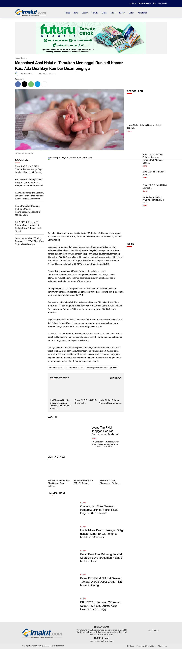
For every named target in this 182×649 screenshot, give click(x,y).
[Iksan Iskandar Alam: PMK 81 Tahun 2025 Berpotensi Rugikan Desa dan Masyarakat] (86, 469)
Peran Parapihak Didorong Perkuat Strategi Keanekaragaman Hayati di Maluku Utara (27, 210)
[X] (27, 3)
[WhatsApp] (31, 84)
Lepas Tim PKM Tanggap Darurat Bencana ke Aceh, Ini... (106, 430)
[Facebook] (17, 3)
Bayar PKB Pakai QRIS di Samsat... (86, 401)
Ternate (24, 58)
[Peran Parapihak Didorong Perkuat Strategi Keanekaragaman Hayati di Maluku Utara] (63, 556)
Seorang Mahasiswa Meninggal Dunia (102, 367)
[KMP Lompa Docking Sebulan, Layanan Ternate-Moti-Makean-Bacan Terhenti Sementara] (61, 390)
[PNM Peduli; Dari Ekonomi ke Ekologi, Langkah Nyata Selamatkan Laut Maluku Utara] (112, 469)
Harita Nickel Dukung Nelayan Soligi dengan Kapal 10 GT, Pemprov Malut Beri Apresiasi (29, 182)
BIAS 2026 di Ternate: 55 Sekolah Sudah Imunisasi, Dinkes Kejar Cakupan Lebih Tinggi (28, 226)
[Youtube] (32, 3)
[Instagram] (22, 3)
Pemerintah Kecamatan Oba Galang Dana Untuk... (59, 483)
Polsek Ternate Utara (75, 367)
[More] (44, 84)
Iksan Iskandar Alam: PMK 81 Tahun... (83, 482)
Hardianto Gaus (27, 73)
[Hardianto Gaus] (17, 73)
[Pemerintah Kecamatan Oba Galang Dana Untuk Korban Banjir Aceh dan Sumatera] (60, 469)
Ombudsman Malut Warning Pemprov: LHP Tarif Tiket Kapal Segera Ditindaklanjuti (29, 241)
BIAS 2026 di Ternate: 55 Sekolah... (154, 173)
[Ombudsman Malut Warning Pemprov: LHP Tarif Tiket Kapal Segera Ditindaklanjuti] (63, 508)
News (129, 131)
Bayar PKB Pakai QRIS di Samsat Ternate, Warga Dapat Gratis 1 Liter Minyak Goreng (29, 169)
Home (17, 58)
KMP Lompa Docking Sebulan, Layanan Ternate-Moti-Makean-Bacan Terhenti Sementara (29, 195)
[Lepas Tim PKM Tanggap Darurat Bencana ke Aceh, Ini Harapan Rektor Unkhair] (68, 436)
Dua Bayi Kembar (56, 367)
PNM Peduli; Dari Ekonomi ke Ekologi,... (110, 482)
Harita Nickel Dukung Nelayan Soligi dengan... (144, 126)
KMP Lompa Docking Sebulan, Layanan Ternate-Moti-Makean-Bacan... (60, 404)
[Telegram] (37, 84)
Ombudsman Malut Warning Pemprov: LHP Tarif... (154, 199)
